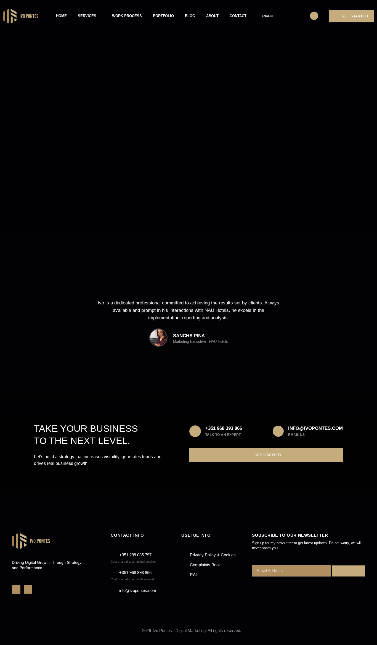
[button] (97, 327)
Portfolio (163, 16)
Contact (238, 16)
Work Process (127, 16)
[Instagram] (28, 589)
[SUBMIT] (348, 570)
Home (61, 16)
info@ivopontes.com (315, 428)
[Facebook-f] (16, 589)
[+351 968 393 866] (195, 431)
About (212, 16)
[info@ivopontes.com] (278, 431)
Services (87, 16)
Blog (190, 16)
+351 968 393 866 (223, 428)
